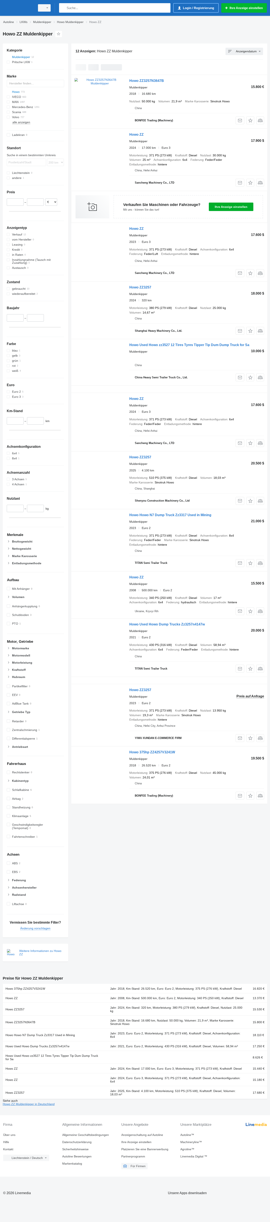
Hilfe (6, 1142)
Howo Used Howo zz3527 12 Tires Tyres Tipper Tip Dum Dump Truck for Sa (189, 345)
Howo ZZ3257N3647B (146, 81)
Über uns (9, 1135)
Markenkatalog (72, 1163)
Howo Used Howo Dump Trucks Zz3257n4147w (167, 624)
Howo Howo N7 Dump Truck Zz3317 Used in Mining (170, 515)
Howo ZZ (136, 134)
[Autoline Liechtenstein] (18, 8)
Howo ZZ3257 (140, 287)
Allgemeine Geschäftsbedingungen (85, 1135)
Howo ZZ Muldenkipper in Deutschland (29, 1104)
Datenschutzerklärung (77, 1142)
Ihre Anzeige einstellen (231, 206)
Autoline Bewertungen (77, 1156)
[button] (250, 120)
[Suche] (63, 8)
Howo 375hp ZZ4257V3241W (152, 752)
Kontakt (8, 1149)
